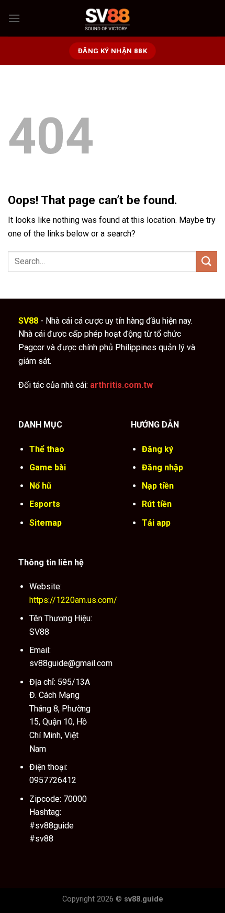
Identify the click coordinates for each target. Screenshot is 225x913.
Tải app (156, 523)
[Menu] (14, 18)
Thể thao (46, 449)
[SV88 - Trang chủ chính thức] (118, 18)
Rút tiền (157, 504)
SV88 (28, 321)
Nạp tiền (158, 486)
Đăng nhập (162, 467)
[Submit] (206, 261)
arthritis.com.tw (121, 385)
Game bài (47, 467)
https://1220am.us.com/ (73, 600)
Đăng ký (157, 449)
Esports (44, 504)
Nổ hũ (40, 486)
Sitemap (45, 523)
